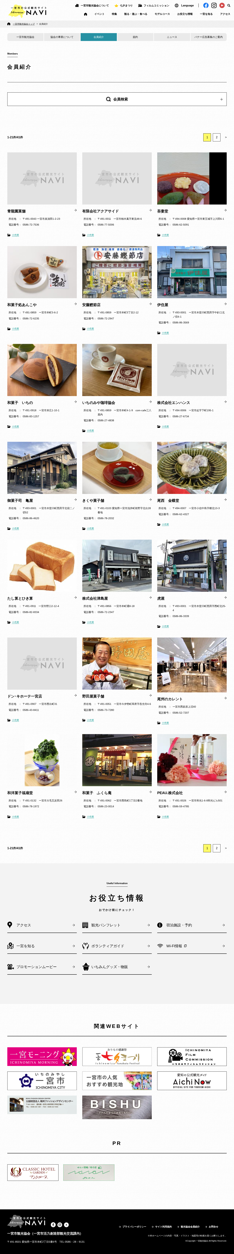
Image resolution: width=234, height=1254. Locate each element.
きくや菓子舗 (93, 500)
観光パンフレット (106, 925)
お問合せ (213, 1226)
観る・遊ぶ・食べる (135, 13)
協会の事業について (61, 36)
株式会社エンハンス (173, 403)
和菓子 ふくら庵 (97, 793)
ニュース (172, 36)
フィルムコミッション (156, 5)
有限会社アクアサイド (100, 211)
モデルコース (162, 13)
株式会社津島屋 (95, 598)
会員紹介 (99, 36)
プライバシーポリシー (134, 1226)
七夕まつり (126, 5)
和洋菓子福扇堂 (20, 793)
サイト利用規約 (163, 1226)
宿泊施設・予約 (179, 925)
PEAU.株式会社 (170, 793)
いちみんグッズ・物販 (109, 967)
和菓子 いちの (20, 403)
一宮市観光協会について (95, 5)
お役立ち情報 (185, 13)
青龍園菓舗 (16, 211)
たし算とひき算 (20, 598)
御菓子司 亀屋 (20, 500)
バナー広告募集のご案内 (209, 36)
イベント (99, 13)
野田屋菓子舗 (93, 696)
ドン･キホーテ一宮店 (24, 696)
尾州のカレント (171, 699)
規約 (135, 36)
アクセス (225, 13)
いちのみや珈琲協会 (98, 403)
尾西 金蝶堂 (168, 500)
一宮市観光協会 (25, 36)
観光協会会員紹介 (190, 1226)
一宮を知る (206, 13)
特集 (114, 13)
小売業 (15, 235)
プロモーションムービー (36, 967)
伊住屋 (162, 305)
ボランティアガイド (107, 946)
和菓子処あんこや (22, 305)
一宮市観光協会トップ (24, 24)
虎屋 (161, 598)
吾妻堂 (162, 211)
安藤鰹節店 (91, 305)
